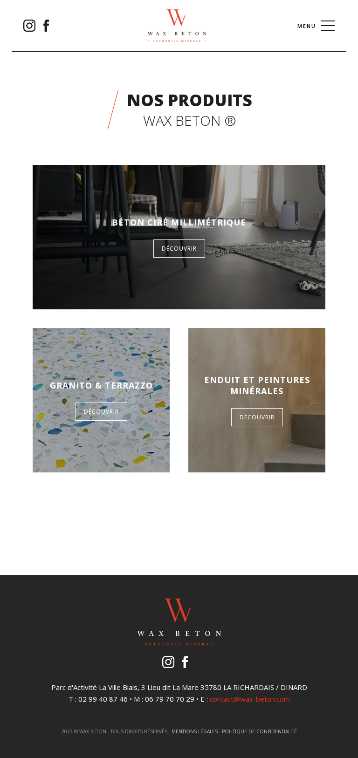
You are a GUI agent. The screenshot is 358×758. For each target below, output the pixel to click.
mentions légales (195, 731)
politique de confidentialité (259, 731)
